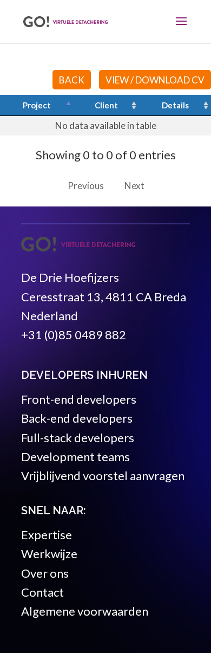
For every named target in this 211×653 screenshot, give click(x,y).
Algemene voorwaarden (84, 611)
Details (175, 105)
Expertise (46, 534)
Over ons (45, 573)
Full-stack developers (77, 437)
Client (106, 105)
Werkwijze (49, 553)
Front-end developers (78, 399)
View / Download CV (155, 80)
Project (37, 105)
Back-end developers (77, 418)
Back (71, 80)
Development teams (75, 456)
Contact (42, 592)
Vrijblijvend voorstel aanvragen (102, 475)
